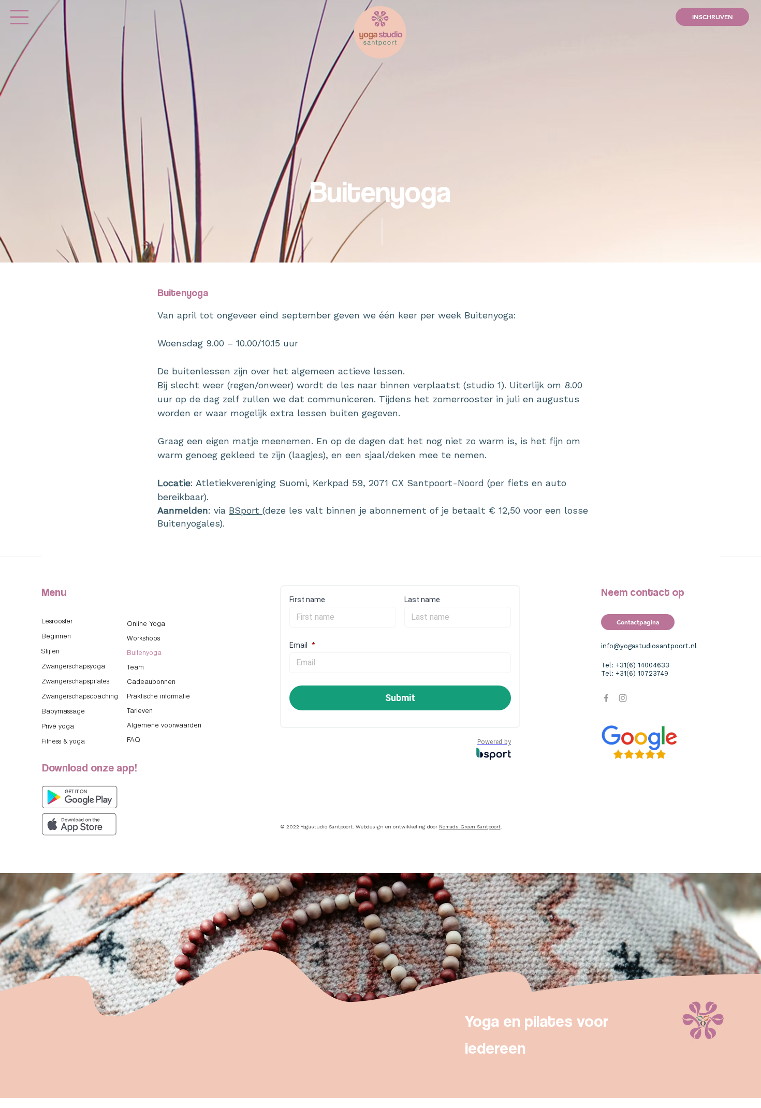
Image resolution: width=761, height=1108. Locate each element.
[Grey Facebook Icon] (606, 698)
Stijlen (50, 651)
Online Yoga (146, 624)
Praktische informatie (158, 696)
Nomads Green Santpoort (470, 826)
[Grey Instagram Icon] (623, 698)
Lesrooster (56, 621)
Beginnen (56, 636)
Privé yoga (57, 727)
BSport (245, 511)
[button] (19, 17)
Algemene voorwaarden (164, 725)
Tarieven (140, 711)
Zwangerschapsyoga (73, 666)
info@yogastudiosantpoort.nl (649, 646)
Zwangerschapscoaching (79, 696)
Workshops (143, 639)
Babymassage (63, 712)
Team (135, 667)
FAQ (133, 740)
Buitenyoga (144, 653)
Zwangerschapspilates (75, 681)
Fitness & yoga (63, 742)
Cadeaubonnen (151, 682)
